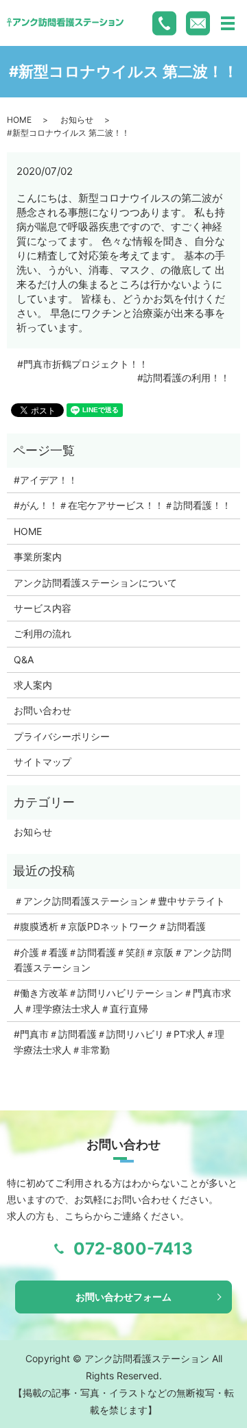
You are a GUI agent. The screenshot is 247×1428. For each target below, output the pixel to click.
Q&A (24, 659)
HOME (19, 120)
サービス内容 (42, 608)
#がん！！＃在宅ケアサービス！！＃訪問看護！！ (122, 505)
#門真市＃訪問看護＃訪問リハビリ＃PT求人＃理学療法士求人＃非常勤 (119, 1041)
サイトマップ (42, 761)
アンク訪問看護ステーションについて (95, 582)
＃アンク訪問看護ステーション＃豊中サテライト (119, 901)
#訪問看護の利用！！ (183, 377)
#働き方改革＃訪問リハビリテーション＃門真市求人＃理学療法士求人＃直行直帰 (122, 1000)
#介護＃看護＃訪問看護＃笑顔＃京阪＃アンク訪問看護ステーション (122, 960)
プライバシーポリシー (62, 736)
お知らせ (76, 120)
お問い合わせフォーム (123, 1296)
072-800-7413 (133, 1249)
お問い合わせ (42, 710)
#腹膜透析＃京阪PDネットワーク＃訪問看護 (110, 926)
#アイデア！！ (46, 480)
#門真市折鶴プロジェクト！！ (82, 364)
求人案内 (33, 685)
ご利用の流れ (42, 633)
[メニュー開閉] (228, 23)
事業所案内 (38, 556)
